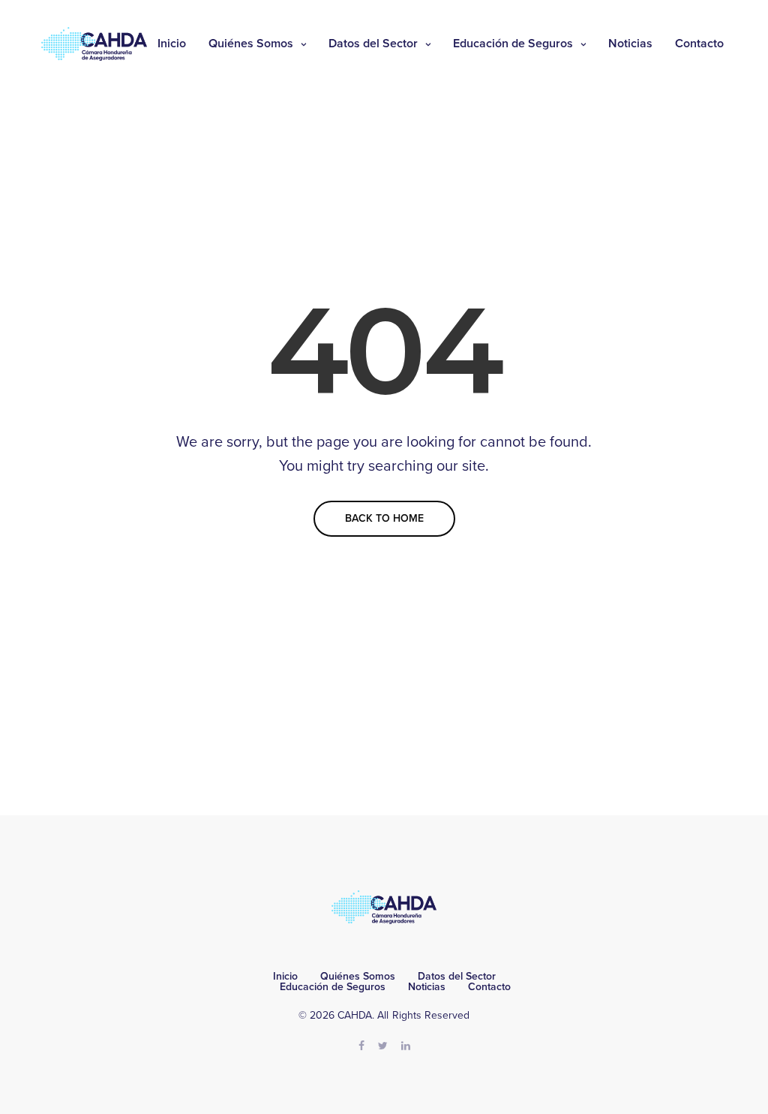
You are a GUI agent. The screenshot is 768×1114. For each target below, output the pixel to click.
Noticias (630, 43)
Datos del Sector (373, 43)
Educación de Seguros (513, 43)
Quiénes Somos (250, 43)
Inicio (172, 43)
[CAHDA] (94, 44)
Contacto (699, 43)
